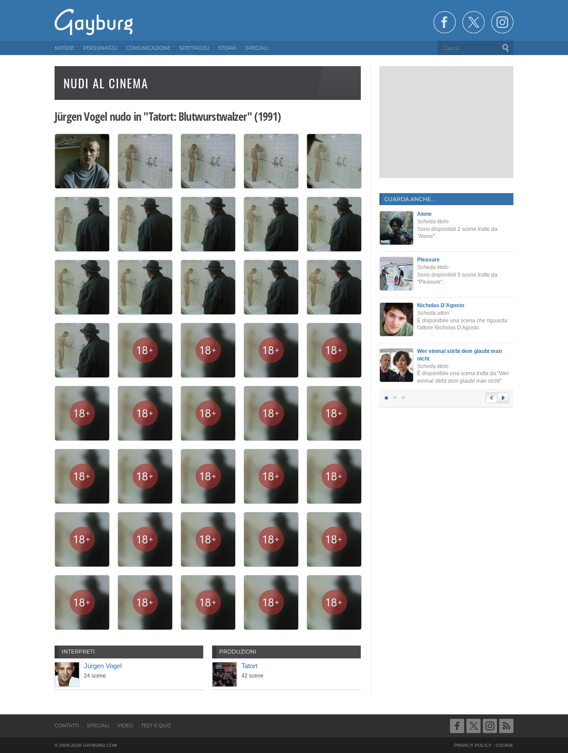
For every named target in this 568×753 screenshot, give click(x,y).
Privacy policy (473, 745)
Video (125, 725)
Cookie (504, 745)
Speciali (98, 725)
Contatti (67, 725)
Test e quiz (156, 725)
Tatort (249, 666)
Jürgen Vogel (103, 666)
